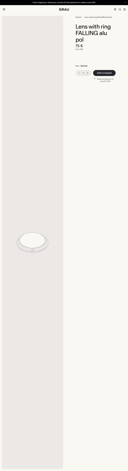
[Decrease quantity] (78, 73)
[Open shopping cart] (124, 9)
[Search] (119, 9)
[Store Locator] (115, 9)
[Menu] (4, 9)
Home (78, 17)
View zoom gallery (32, 242)
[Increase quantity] (88, 73)
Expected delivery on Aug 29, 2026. (105, 80)
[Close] (125, 2)
